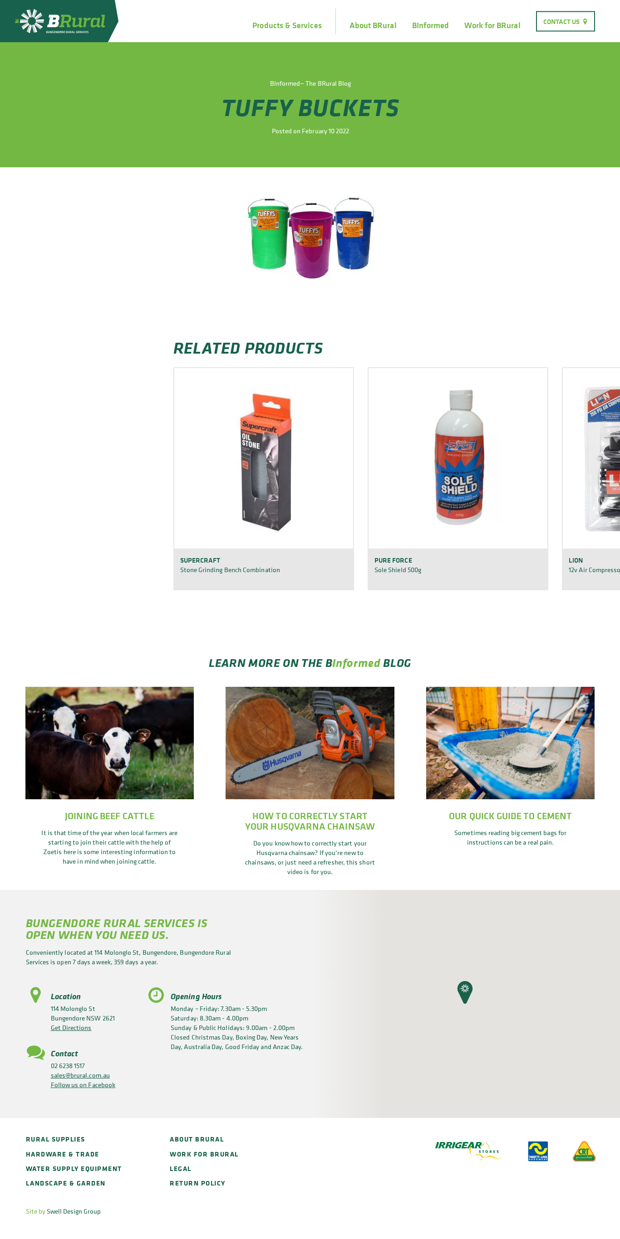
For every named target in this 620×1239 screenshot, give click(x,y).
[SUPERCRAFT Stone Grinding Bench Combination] (263, 458)
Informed (356, 663)
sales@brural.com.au (80, 1075)
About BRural (373, 25)
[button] (465, 992)
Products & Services (286, 25)
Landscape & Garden (66, 1183)
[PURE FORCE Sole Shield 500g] (458, 458)
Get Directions (71, 1027)
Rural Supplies (55, 1139)
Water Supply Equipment (74, 1168)
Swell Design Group (74, 1211)
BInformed (430, 25)
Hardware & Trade (62, 1154)
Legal (181, 1168)
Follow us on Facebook (83, 1084)
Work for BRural (492, 25)
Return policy (198, 1183)
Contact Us (561, 21)
